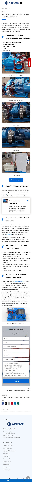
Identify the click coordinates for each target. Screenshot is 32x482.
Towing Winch (6, 467)
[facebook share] (3, 403)
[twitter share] (6, 403)
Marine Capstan (6, 469)
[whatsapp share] (18, 403)
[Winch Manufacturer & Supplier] (12, 3)
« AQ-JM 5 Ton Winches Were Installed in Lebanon (16, 397)
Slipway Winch (6, 464)
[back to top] (28, 478)
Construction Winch (8, 445)
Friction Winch (6, 456)
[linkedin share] (15, 403)
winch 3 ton (9, 234)
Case (10, 8)
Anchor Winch (6, 459)
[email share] (9, 403)
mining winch (7, 194)
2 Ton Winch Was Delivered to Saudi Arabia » (17, 390)
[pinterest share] (12, 403)
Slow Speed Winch (7, 448)
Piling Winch (6, 453)
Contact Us (29, 62)
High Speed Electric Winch (9, 450)
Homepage (4, 8)
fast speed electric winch (18, 281)
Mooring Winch (7, 461)
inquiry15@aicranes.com (13, 432)
